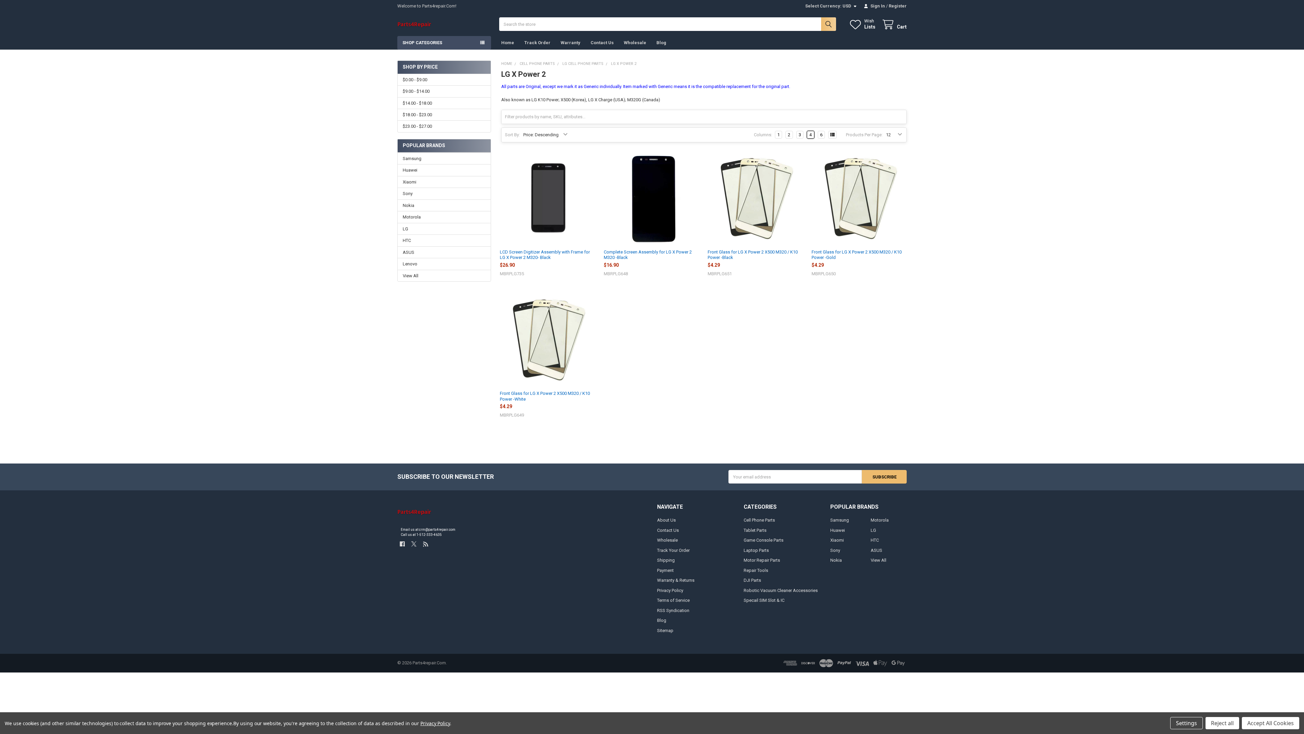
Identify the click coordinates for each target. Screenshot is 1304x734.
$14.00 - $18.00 (417, 103)
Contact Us (602, 42)
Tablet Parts (755, 530)
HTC (407, 240)
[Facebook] (402, 544)
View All (410, 275)
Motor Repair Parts (762, 560)
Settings (1186, 723)
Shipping (666, 560)
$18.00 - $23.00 (417, 114)
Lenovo (410, 263)
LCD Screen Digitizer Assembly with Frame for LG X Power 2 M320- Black (545, 254)
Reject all (1222, 723)
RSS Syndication (673, 610)
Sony (408, 193)
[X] (414, 544)
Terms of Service (673, 600)
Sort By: (512, 134)
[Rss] (426, 544)
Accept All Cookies (1270, 723)
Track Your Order (673, 550)
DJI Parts (752, 580)
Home (507, 42)
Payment (665, 570)
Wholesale (635, 42)
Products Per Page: (864, 134)
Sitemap (665, 630)
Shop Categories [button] (422, 42)
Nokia (408, 205)
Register (898, 5)
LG (405, 228)
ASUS (408, 252)
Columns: (763, 134)
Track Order (537, 42)
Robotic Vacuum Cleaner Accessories (781, 590)
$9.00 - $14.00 (416, 91)
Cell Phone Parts (759, 520)
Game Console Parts (763, 540)
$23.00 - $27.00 (417, 126)
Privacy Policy (670, 590)
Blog (661, 42)
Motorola (412, 217)
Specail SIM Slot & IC (764, 600)
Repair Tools (756, 570)
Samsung (412, 158)
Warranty (570, 42)
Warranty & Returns (675, 580)
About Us (666, 520)
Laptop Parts (756, 550)
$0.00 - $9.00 (415, 79)
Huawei (410, 170)
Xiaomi (409, 182)
